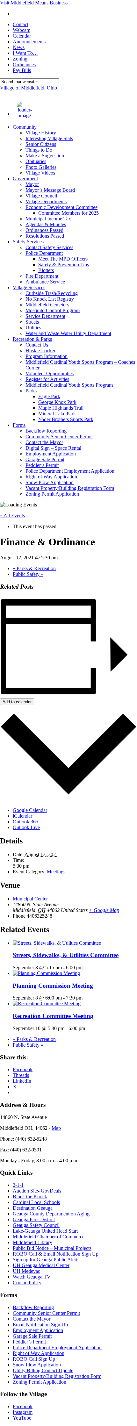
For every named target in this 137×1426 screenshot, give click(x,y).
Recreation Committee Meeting (53, 1016)
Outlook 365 (25, 821)
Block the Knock (30, 1196)
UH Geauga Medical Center (41, 1265)
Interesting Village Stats (49, 138)
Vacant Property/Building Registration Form (69, 488)
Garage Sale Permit (44, 459)
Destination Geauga (33, 1208)
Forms (19, 425)
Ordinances (24, 64)
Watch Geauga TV (32, 1276)
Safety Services (28, 241)
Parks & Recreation (34, 568)
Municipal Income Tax (48, 218)
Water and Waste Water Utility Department (68, 333)
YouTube (22, 1418)
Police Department (44, 253)
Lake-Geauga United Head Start (45, 1231)
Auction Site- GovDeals (37, 1190)
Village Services (29, 287)
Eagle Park (49, 396)
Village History (40, 132)
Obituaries (35, 161)
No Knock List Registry (49, 299)
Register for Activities (47, 379)
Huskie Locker (40, 350)
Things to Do (38, 150)
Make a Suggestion (44, 155)
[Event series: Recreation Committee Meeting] (88, 1028)
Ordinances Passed (44, 230)
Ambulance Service (45, 281)
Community (25, 127)
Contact (20, 24)
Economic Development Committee (61, 207)
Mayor (32, 184)
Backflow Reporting (46, 431)
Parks (31, 390)
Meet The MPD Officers (63, 259)
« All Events (12, 515)
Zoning (20, 58)
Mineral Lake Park (57, 413)
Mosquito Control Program (52, 310)
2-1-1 (18, 1185)
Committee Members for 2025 (68, 213)
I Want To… (25, 53)
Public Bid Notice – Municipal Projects (52, 1248)
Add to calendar (17, 701)
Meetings (56, 871)
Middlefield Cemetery (47, 304)
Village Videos (40, 173)
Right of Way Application (51, 476)
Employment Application (50, 453)
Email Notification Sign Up (40, 1324)
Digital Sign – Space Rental (53, 448)
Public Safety (28, 574)
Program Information (46, 356)
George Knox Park (57, 402)
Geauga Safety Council (36, 1225)
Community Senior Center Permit (59, 436)
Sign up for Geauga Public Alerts (46, 1259)
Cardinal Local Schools (36, 1202)
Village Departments (46, 201)
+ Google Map (104, 910)
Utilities (33, 327)
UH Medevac (26, 1271)
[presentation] (57, 943)
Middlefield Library (32, 1242)
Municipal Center (30, 898)
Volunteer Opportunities (49, 373)
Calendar (22, 36)
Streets (32, 322)
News (19, 47)
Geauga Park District (34, 1219)
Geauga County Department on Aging (51, 1213)
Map (56, 1128)
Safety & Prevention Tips (63, 264)
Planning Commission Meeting (53, 985)
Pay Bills (22, 70)
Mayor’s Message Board (50, 190)
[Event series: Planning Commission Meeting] (86, 997)
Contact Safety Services (49, 247)
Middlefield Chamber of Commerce (48, 1236)
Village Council (41, 195)
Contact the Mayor (44, 442)
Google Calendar (30, 810)
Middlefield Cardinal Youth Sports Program (69, 385)
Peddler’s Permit (42, 465)
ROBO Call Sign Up (34, 1359)
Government (25, 178)
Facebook (22, 1406)
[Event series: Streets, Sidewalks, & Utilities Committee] (86, 967)
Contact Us (36, 345)
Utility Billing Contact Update (43, 1370)
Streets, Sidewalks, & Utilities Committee (66, 955)
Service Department (45, 316)
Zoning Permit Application (52, 494)
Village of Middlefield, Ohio (28, 87)
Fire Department (41, 276)
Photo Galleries (40, 167)
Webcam (21, 30)
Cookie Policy (27, 1282)
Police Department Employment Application (69, 471)
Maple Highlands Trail (60, 408)
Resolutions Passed (44, 236)
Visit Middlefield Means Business (34, 2)
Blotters (46, 270)
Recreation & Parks (32, 339)
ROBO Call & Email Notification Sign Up (55, 1254)
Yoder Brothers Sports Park (65, 419)
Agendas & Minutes (45, 224)
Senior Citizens (40, 144)
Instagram (22, 1412)
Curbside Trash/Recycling (51, 293)
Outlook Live (26, 827)
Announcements (29, 41)
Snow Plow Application (49, 482)
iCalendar (22, 816)
